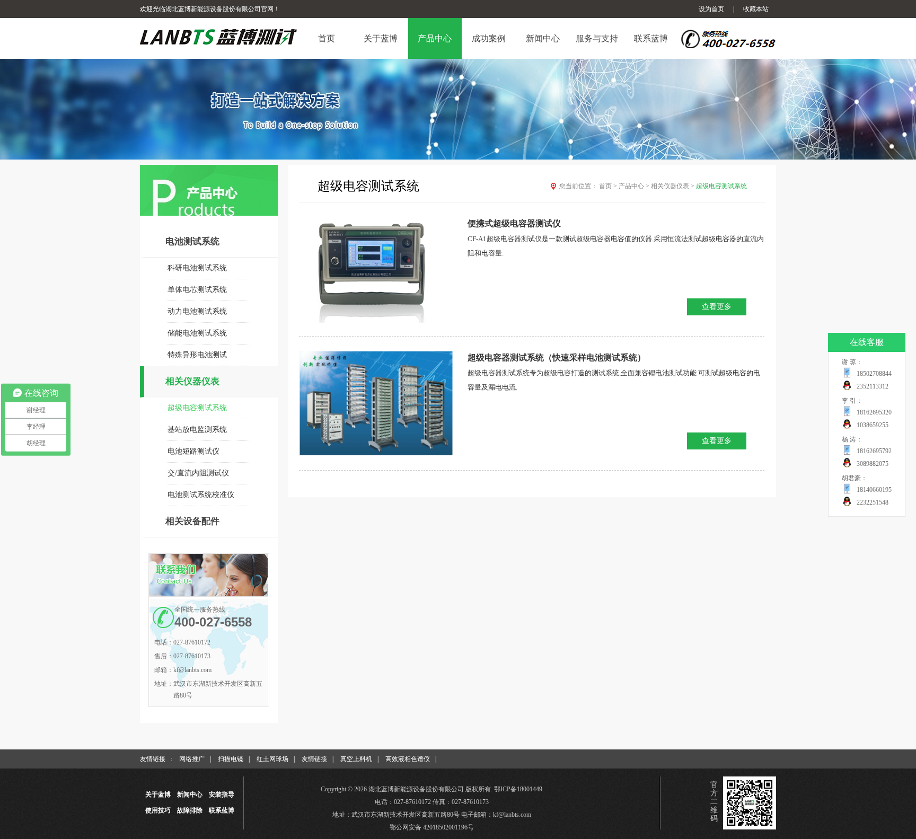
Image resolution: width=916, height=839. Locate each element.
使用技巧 (158, 810)
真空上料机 (356, 759)
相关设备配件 (192, 521)
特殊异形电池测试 (197, 355)
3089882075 (872, 463)
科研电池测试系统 (197, 268)
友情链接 (314, 759)
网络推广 (192, 759)
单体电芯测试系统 (197, 290)
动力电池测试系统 (197, 311)
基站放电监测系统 (197, 430)
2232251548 (872, 502)
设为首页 (711, 9)
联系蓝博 (221, 810)
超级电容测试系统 (197, 408)
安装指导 (221, 794)
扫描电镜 (230, 759)
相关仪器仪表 (192, 381)
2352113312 (872, 386)
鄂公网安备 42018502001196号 (432, 827)
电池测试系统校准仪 (201, 495)
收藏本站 (756, 9)
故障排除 (189, 810)
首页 (608, 186)
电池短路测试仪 (193, 451)
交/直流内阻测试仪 (198, 473)
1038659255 (872, 425)
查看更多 (717, 307)
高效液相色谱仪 (407, 759)
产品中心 (634, 186)
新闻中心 (189, 794)
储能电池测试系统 (197, 333)
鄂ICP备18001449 (518, 789)
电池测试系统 (192, 241)
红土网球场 (272, 759)
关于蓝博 (158, 794)
